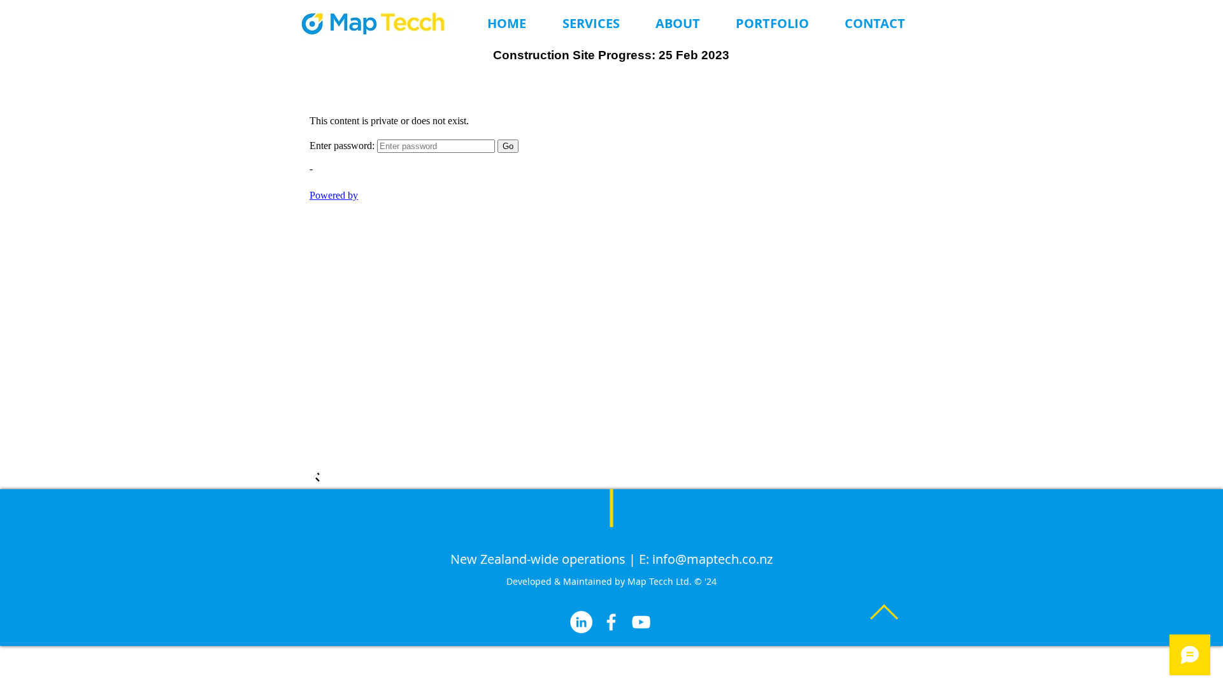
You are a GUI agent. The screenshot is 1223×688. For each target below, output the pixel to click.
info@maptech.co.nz (712, 559)
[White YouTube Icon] (641, 622)
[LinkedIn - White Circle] (581, 622)
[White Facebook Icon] (611, 622)
